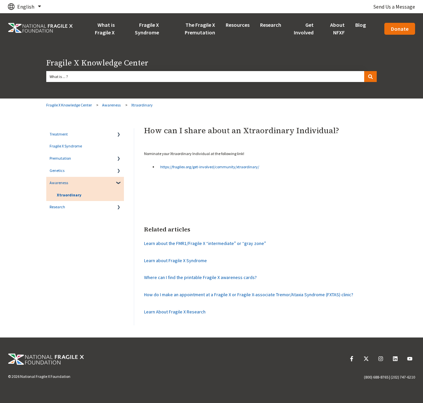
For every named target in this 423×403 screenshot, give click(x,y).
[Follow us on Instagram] (380, 358)
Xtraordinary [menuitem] (69, 194)
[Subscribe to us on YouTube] (409, 358)
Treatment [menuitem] (59, 134)
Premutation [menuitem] (60, 158)
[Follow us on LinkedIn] (395, 358)
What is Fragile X (104, 28)
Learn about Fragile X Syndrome (175, 260)
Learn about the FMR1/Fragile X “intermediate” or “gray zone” (205, 243)
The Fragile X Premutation (200, 28)
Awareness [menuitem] (59, 182)
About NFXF (337, 28)
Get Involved (304, 28)
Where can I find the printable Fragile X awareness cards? (200, 277)
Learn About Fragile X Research (175, 312)
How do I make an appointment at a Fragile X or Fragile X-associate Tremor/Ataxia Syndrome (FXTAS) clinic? (248, 295)
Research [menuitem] (57, 206)
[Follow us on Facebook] (351, 358)
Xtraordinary (142, 104)
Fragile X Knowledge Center (97, 63)
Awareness (111, 104)
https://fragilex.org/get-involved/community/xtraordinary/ (209, 166)
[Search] (370, 76)
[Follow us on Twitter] (366, 358)
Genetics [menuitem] (57, 170)
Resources (238, 24)
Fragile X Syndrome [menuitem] (66, 145)
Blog (360, 24)
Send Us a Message (394, 6)
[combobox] (205, 76)
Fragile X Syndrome (147, 28)
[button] (118, 135)
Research (270, 24)
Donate (399, 28)
